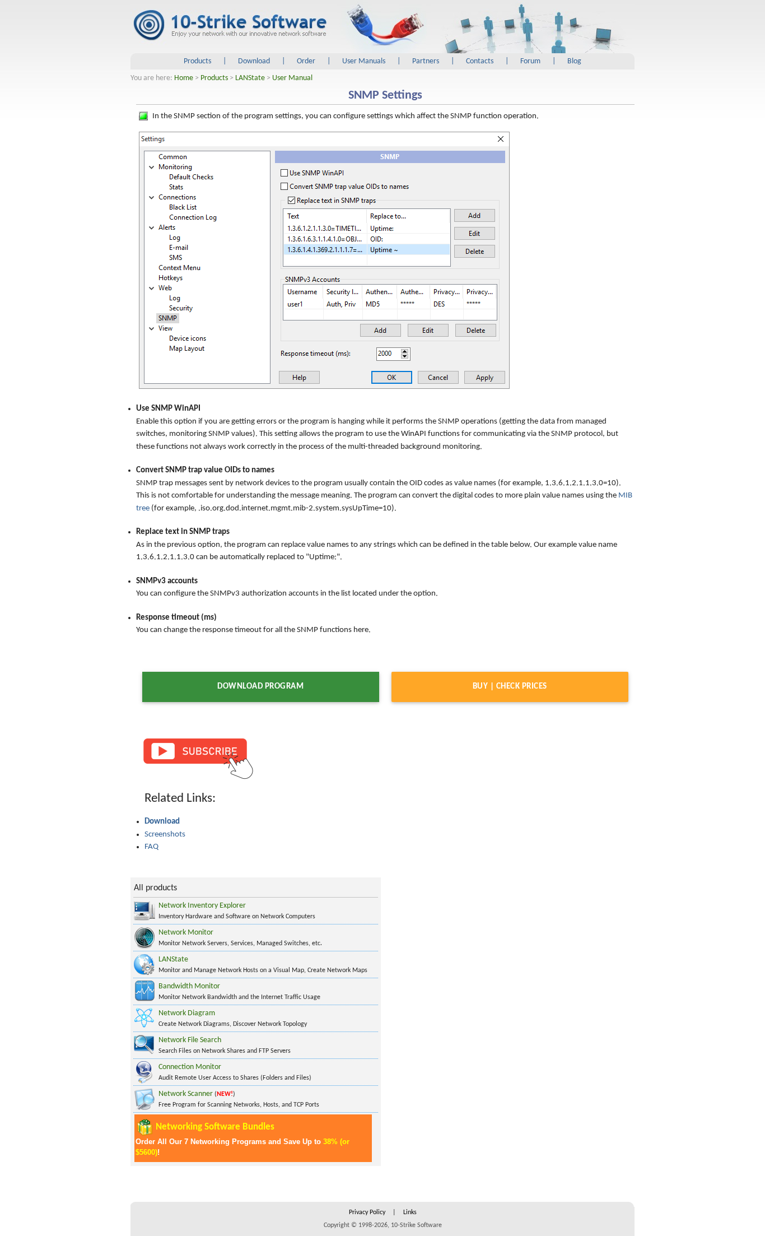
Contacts (479, 61)
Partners (425, 61)
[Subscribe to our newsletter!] (198, 758)
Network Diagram (186, 1013)
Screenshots (164, 834)
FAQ (151, 847)
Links (410, 1212)
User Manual (292, 78)
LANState (250, 78)
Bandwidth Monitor (189, 986)
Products (197, 61)
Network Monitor (185, 932)
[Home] (229, 25)
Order (306, 61)
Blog (574, 61)
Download (254, 61)
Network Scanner (185, 1094)
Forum (530, 61)
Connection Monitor (189, 1067)
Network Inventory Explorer (202, 906)
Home (183, 78)
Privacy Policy (367, 1212)
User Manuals (363, 61)
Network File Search (189, 1040)
